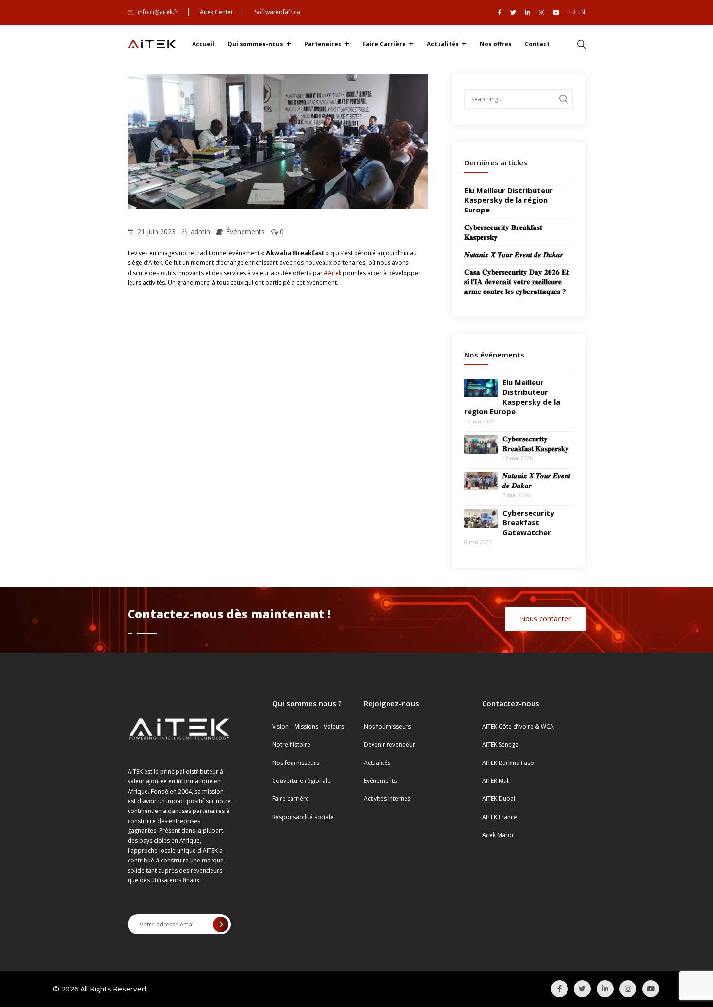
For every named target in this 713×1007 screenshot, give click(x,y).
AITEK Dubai (498, 799)
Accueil (203, 44)
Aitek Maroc (498, 835)
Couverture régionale (301, 781)
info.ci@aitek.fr (158, 12)
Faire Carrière (384, 44)
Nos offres (496, 44)
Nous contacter (545, 618)
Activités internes (387, 799)
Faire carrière (290, 799)
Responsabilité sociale (303, 817)
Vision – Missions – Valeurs (308, 726)
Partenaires (322, 44)
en (581, 12)
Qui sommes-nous (255, 44)
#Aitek (332, 273)
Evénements (380, 781)
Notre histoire (291, 744)
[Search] (563, 99)
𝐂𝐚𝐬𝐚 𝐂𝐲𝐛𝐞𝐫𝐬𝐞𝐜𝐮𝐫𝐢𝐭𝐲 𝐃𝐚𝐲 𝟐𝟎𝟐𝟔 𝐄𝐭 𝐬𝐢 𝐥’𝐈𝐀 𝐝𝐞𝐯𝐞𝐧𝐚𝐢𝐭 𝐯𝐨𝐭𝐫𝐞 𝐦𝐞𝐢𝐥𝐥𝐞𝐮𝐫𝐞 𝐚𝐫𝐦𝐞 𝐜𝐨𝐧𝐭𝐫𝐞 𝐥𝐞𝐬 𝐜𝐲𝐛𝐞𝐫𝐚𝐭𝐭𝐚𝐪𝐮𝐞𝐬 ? (516, 281)
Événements (245, 231)
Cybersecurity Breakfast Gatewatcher (528, 522)
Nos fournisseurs (295, 763)
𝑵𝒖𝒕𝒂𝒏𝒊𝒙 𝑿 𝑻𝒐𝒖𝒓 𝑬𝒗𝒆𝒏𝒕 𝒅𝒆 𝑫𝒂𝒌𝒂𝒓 (513, 254)
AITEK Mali (496, 781)
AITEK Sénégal (501, 744)
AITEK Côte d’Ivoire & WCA (518, 726)
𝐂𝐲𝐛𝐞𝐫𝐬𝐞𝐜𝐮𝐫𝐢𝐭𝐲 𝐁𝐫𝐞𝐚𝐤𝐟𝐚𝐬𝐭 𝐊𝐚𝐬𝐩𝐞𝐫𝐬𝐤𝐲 (535, 443)
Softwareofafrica (277, 12)
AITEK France (499, 817)
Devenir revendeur (389, 744)
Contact (537, 44)
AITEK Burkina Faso (508, 763)
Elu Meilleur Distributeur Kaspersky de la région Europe (508, 199)
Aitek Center (216, 12)
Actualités (443, 44)
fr (572, 12)
